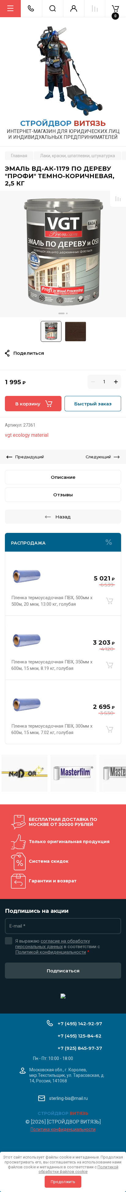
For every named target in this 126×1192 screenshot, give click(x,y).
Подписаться (63, 971)
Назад (63, 517)
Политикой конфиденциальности (50, 952)
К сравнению (118, 199)
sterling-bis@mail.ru (68, 1098)
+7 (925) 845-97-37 (79, 1048)
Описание (63, 477)
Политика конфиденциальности (63, 1129)
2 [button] (67, 313)
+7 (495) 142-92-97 (79, 1023)
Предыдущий (29, 456)
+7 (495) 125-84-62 (79, 1036)
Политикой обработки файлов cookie (78, 1169)
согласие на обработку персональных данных (52, 943)
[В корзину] (109, 601)
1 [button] (61, 313)
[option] (63, 254)
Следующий (98, 456)
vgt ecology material (26, 435)
